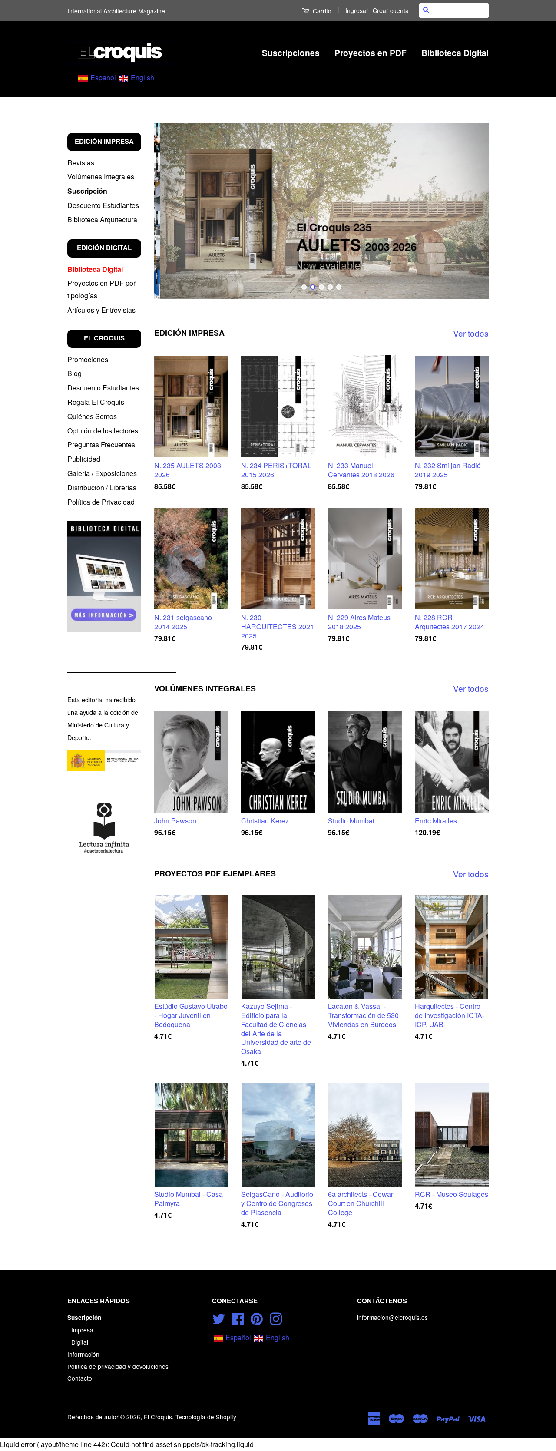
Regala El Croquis (95, 402)
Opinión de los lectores (102, 431)
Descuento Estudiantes (103, 205)
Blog (74, 373)
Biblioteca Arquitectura (102, 220)
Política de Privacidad (101, 502)
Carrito (321, 11)
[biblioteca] (104, 576)
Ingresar (356, 10)
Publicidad (83, 459)
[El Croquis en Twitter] (218, 1317)
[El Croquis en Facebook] (237, 1317)
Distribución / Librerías (101, 487)
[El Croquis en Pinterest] (256, 1317)
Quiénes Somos (92, 416)
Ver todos (471, 333)
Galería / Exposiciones (102, 473)
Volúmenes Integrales (100, 177)
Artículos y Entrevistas (101, 310)
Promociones (87, 359)
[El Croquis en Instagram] (275, 1317)
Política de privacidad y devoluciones (118, 1366)
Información (83, 1354)
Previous (172, 211)
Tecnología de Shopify (205, 1416)
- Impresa (80, 1329)
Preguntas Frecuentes (101, 445)
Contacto (79, 1378)
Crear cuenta (391, 10)
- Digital (77, 1342)
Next (470, 211)
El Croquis (158, 1416)
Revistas (80, 163)
